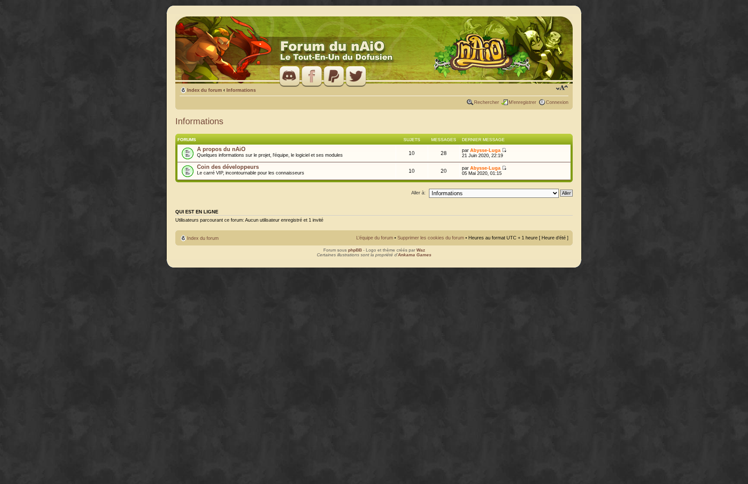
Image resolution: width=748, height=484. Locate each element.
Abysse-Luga (485, 150)
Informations (241, 90)
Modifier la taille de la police (562, 88)
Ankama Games (415, 254)
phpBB (355, 250)
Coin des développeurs (228, 167)
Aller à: (418, 192)
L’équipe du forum (374, 237)
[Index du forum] (374, 50)
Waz (420, 250)
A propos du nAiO (221, 149)
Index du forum (204, 90)
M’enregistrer (522, 102)
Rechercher (486, 102)
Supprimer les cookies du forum (430, 237)
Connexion (557, 102)
